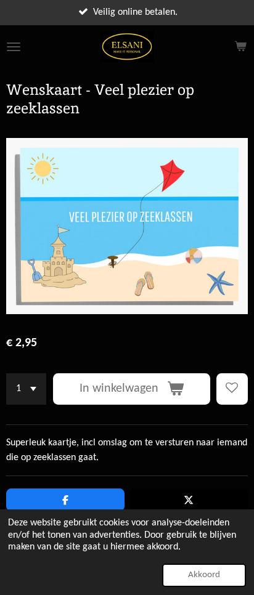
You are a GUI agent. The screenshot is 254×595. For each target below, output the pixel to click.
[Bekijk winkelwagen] (240, 46)
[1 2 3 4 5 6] (26, 389)
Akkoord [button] (204, 575)
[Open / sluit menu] (13, 46)
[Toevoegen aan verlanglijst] (232, 389)
